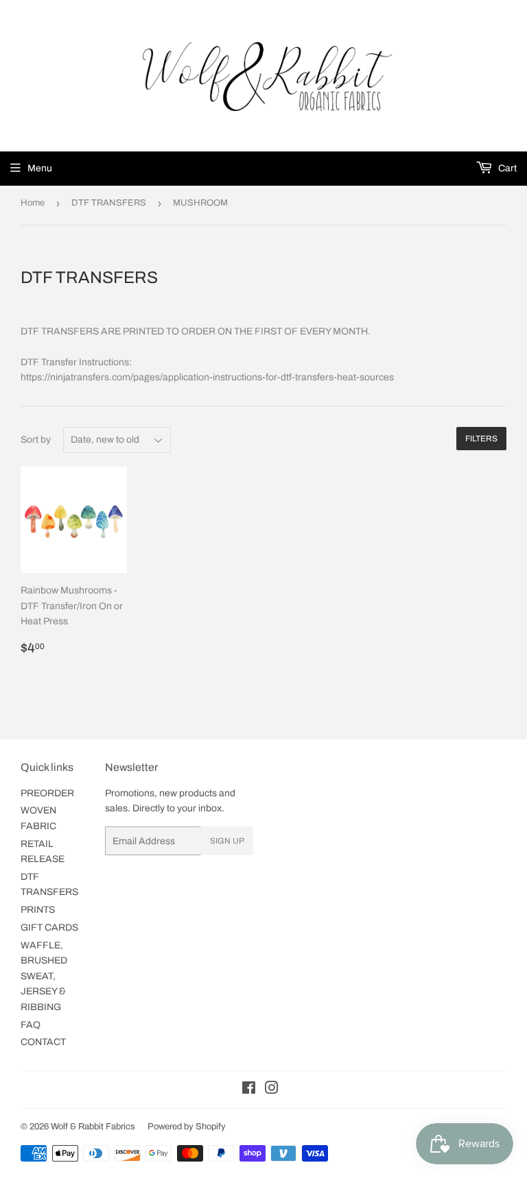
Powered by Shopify (187, 1126)
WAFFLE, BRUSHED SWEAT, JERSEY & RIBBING (44, 976)
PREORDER (47, 793)
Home (33, 203)
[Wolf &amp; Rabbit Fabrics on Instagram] (272, 1090)
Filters (481, 438)
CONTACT (43, 1042)
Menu (39, 168)
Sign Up (227, 841)
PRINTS (38, 910)
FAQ (30, 1025)
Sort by (36, 439)
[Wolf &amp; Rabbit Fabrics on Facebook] (249, 1090)
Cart (506, 168)
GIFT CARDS (49, 927)
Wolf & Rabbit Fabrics (93, 1126)
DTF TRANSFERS (108, 203)
